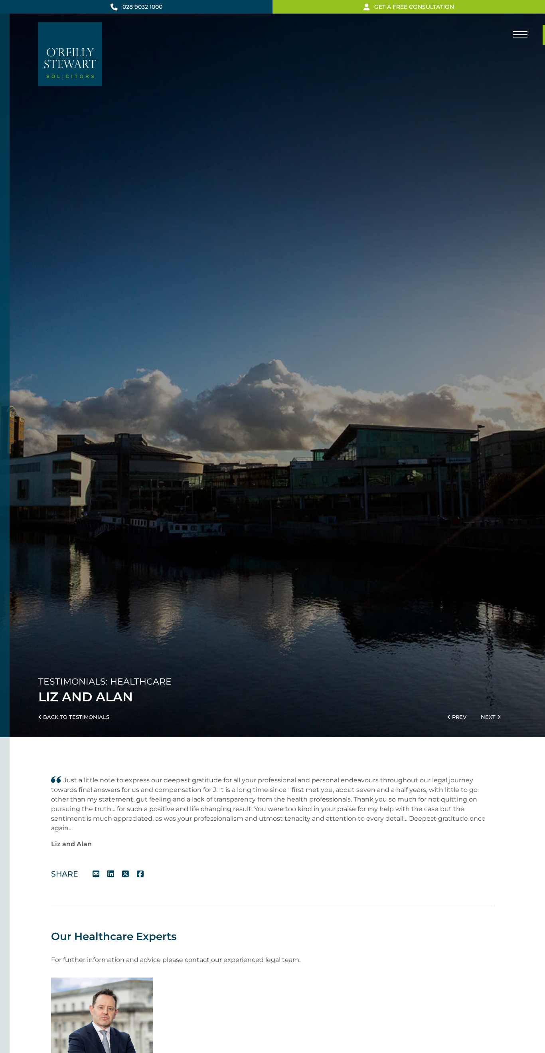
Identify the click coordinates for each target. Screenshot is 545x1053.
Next (489, 717)
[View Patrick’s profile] (102, 1028)
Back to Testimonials (75, 717)
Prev (458, 717)
